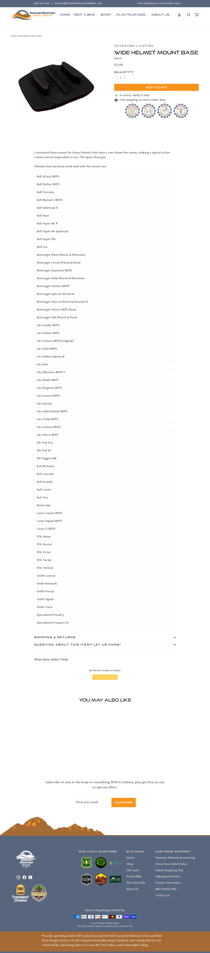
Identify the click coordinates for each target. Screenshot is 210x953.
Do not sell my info (124, 926)
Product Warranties (168, 883)
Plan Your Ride (136, 883)
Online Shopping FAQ (169, 870)
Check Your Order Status (171, 864)
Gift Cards (133, 870)
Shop (130, 864)
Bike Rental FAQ (165, 889)
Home (14, 36)
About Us (133, 889)
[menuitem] (65, 14)
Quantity (124, 72)
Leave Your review (105, 677)
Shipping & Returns (55, 637)
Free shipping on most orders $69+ (159, 3)
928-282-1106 (42, 3)
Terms (98, 926)
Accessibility (108, 926)
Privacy (81, 926)
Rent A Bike (134, 876)
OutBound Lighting (134, 46)
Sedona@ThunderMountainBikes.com (78, 3)
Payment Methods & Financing (175, 858)
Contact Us (162, 895)
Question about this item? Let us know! (77, 644)
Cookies (89, 926)
